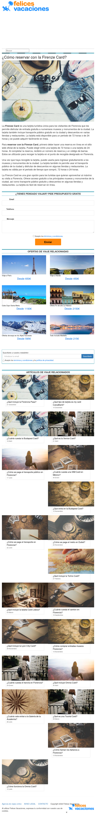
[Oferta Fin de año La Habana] (72, 299)
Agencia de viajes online (12, 804)
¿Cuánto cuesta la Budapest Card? (23, 438)
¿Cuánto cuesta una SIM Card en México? (68, 473)
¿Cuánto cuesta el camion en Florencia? (66, 611)
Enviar (48, 242)
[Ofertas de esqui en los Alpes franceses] (24, 328)
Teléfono (10, 209)
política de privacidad (44, 360)
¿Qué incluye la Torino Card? (66, 575)
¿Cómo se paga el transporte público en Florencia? (25, 473)
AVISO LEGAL (30, 804)
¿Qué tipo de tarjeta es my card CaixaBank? (67, 403)
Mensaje (10, 219)
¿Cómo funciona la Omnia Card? (22, 786)
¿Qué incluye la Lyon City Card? (21, 645)
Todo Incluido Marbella (58, 335)
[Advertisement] (48, 30)
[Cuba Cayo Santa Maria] (24, 297)
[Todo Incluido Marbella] (72, 326)
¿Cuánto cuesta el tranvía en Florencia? (25, 682)
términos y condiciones (53, 236)
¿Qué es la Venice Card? (64, 438)
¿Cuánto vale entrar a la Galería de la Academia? (24, 718)
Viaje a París (7, 275)
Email (11, 199)
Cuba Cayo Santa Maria (11, 305)
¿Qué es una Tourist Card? (65, 716)
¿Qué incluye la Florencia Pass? (21, 401)
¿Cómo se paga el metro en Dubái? (69, 542)
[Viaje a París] (24, 268)
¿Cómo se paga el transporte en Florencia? (21, 543)
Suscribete (87, 356)
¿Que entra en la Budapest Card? (68, 508)
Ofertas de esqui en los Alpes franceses (17, 335)
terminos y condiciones (23, 360)
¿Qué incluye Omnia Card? (65, 682)
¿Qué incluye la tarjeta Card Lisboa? (23, 609)
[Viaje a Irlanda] (72, 269)
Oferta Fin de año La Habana (60, 305)
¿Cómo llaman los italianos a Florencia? (66, 751)
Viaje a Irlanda (55, 275)
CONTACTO (43, 804)
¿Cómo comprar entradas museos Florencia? (68, 647)
